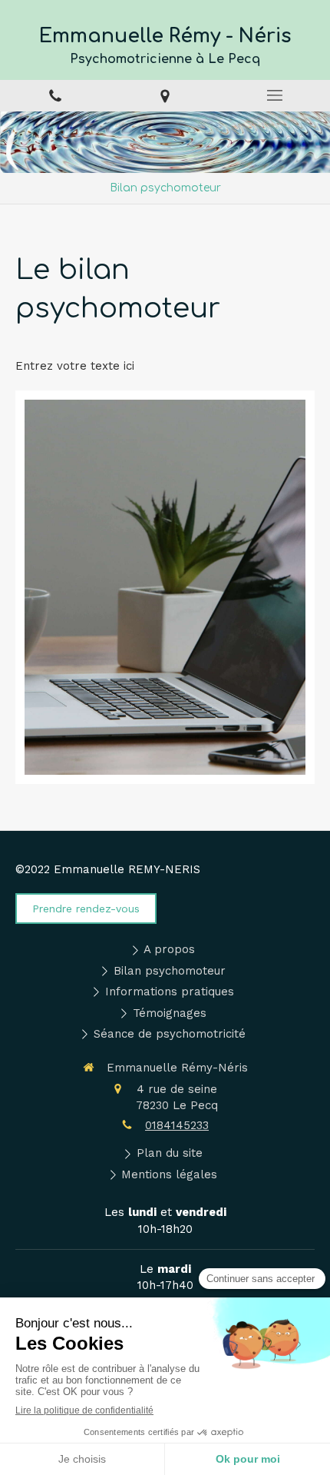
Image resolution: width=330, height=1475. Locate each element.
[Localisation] (164, 95)
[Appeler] (55, 95)
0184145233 (177, 1125)
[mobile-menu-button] (275, 95)
